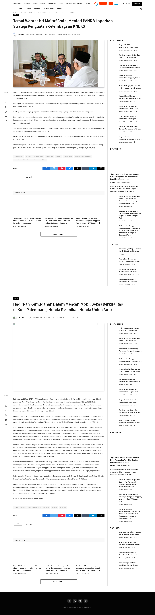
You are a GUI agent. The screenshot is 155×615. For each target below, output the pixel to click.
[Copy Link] (6, 121)
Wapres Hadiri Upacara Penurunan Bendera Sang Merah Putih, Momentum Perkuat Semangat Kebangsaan (130, 138)
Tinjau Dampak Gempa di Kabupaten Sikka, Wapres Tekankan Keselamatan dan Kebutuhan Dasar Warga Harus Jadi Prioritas (129, 117)
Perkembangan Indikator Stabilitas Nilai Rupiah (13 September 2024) (128, 270)
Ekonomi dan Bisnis (34, 507)
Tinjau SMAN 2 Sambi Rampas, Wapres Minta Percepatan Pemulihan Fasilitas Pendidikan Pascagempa (27, 220)
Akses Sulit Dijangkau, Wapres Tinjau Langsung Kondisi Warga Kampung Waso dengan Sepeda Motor (130, 87)
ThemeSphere (87, 608)
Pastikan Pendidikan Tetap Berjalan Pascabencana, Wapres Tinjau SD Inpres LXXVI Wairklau (130, 128)
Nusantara (63, 507)
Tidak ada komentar (65, 34)
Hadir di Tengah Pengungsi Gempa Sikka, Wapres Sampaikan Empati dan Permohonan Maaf (130, 97)
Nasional (37, 9)
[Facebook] (6, 98)
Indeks (59, 9)
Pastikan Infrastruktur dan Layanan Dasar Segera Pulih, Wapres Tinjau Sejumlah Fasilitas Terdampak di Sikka (130, 107)
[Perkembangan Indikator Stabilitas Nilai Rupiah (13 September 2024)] (113, 271)
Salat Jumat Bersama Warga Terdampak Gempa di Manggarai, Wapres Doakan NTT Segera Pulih (88, 220)
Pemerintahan (49, 9)
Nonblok (21, 34)
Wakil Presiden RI (19, 160)
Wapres (29, 160)
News (16, 15)
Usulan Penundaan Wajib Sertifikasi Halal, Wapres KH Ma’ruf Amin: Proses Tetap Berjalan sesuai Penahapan (128, 280)
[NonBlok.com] (106, 3)
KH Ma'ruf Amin (38, 157)
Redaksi (61, 4)
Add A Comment (59, 234)
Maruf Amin (49, 157)
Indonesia (29, 157)
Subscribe (136, 3)
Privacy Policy (52, 4)
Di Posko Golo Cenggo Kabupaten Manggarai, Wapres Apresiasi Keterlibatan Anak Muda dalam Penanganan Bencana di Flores (129, 76)
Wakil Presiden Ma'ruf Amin (83, 157)
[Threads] (6, 112)
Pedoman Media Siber (39, 4)
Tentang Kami (17, 4)
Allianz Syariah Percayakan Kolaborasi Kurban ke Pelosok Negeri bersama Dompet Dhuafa (130, 260)
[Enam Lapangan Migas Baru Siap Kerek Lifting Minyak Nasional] (113, 251)
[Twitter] (6, 102)
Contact (87, 4)
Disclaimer (27, 4)
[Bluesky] (6, 116)
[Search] (141, 8)
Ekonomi (23, 507)
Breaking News (18, 157)
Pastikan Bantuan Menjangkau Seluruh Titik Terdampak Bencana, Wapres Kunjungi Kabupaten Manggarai (58, 220)
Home (21, 9)
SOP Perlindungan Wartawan (74, 4)
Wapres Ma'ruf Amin (40, 160)
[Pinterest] (6, 107)
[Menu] (14, 8)
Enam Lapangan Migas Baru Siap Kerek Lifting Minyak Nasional (130, 250)
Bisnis (29, 9)
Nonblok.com (16, 13)
